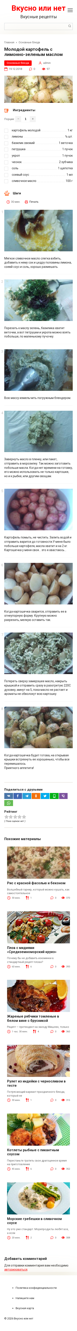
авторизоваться (15, 1269)
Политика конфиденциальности (36, 1287)
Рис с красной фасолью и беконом (36, 883)
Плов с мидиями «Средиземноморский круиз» (31, 950)
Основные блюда (18, 62)
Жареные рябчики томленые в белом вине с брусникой (33, 1018)
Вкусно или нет (39, 8)
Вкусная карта (25, 1308)
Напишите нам (25, 1298)
